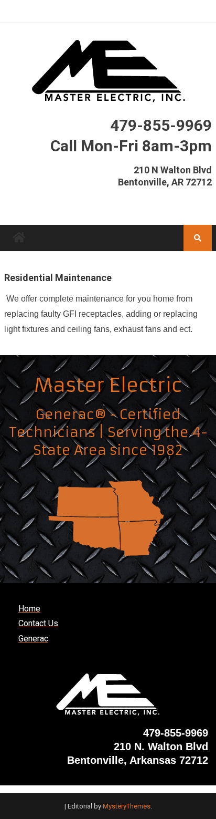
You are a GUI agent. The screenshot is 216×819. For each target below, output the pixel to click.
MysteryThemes (126, 806)
